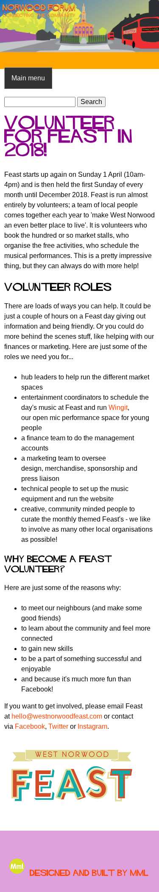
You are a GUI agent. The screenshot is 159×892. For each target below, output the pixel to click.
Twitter (58, 726)
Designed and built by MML (89, 873)
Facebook (30, 726)
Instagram (92, 726)
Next (146, 26)
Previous (12, 26)
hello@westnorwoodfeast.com (56, 716)
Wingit (118, 407)
